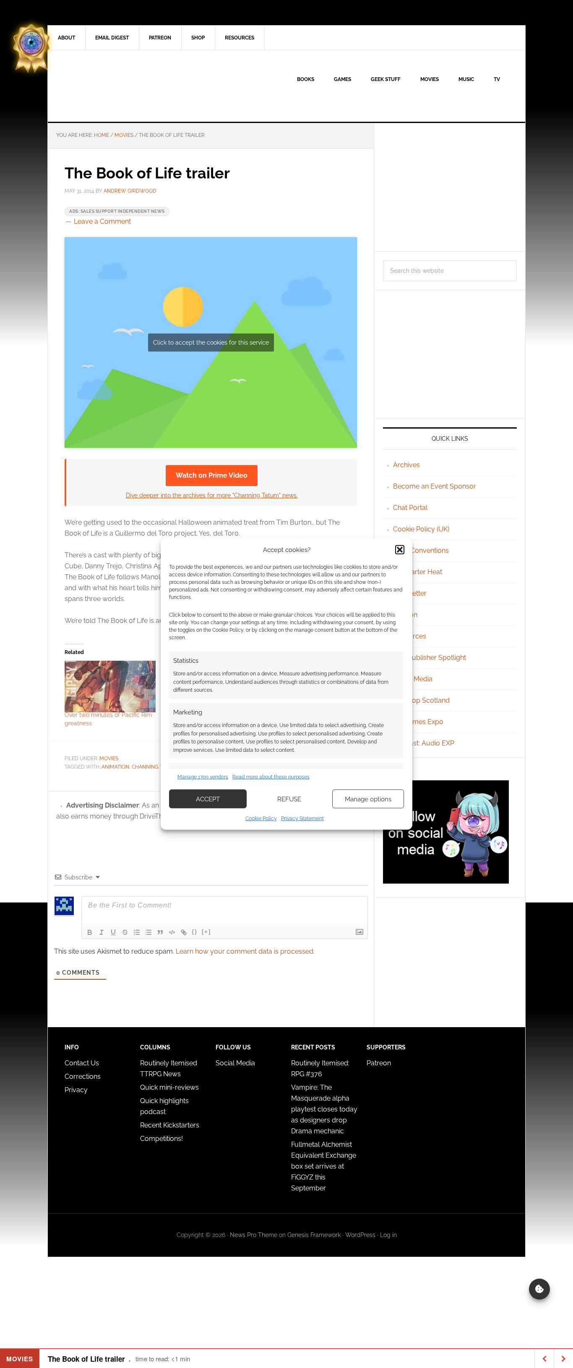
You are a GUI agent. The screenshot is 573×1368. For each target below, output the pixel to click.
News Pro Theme (253, 1235)
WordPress (360, 1235)
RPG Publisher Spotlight (429, 658)
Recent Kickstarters (170, 1125)
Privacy (76, 1090)
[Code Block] (172, 932)
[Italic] (101, 932)
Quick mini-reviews (169, 1087)
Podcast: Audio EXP (423, 743)
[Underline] (113, 932)
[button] (400, 549)
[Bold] (90, 932)
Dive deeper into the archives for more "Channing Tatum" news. (212, 495)
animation (115, 767)
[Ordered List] (137, 932)
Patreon (379, 1063)
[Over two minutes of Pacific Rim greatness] (110, 687)
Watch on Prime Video (211, 475)
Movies (108, 758)
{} (195, 932)
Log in (388, 1235)
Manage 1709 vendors (202, 776)
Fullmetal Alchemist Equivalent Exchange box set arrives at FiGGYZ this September (323, 1166)
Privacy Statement (302, 818)
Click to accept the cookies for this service (211, 342)
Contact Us (82, 1063)
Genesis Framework (314, 1235)
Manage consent (539, 1289)
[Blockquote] (160, 932)
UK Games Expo (418, 722)
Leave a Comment (102, 221)
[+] (206, 932)
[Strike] (125, 932)
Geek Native (119, 86)
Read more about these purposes (271, 776)
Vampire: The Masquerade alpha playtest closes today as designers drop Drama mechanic (324, 1109)
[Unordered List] (148, 932)
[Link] (184, 932)
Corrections (83, 1076)
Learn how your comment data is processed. (245, 951)
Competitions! (161, 1139)
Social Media (412, 679)
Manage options (368, 799)
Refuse (289, 799)
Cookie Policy (261, 818)
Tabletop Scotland (421, 700)
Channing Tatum (154, 767)
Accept (208, 799)
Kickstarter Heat (417, 572)
